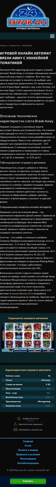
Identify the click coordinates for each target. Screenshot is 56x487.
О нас (28, 445)
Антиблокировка (28, 463)
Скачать (28, 480)
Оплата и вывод (28, 449)
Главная (28, 441)
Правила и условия (28, 454)
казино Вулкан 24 (21, 293)
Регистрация (28, 458)
